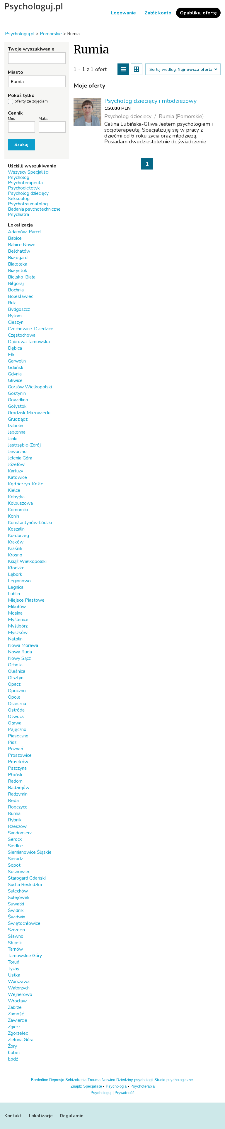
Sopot (14, 865)
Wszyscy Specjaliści (28, 172)
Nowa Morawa (23, 645)
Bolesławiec (20, 296)
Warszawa (19, 981)
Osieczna (17, 703)
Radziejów (18, 787)
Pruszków (18, 762)
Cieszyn (15, 322)
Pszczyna (17, 768)
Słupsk (15, 943)
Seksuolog (19, 198)
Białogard (18, 257)
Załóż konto (157, 13)
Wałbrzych (19, 988)
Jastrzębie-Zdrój (24, 445)
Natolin (15, 639)
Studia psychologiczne (173, 1080)
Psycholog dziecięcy (28, 193)
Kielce (14, 490)
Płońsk (15, 774)
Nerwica (108, 1080)
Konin (13, 516)
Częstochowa (21, 335)
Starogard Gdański (27, 878)
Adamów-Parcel (25, 232)
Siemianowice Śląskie (30, 852)
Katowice (17, 477)
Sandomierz (20, 833)
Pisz (12, 742)
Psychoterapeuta (25, 183)
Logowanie (123, 13)
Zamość (16, 1014)
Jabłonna (16, 432)
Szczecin (16, 930)
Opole (14, 697)
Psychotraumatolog (28, 204)
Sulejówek (19, 897)
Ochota (15, 665)
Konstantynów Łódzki (30, 522)
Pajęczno (17, 729)
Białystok (17, 270)
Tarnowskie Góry (25, 955)
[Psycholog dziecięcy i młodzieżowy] (87, 112)
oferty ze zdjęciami (32, 101)
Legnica (15, 587)
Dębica (15, 348)
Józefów (16, 464)
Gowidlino (18, 400)
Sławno (15, 936)
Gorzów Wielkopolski (30, 387)
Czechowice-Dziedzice (30, 329)
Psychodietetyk (24, 188)
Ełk (11, 354)
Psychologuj (101, 1093)
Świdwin (16, 917)
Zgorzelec (18, 1033)
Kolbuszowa (20, 503)
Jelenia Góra (20, 458)
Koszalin (16, 529)
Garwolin (17, 361)
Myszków (18, 632)
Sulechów (18, 891)
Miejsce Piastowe (26, 600)
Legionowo (19, 581)
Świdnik (16, 910)
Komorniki (18, 509)
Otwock (16, 716)
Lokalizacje (41, 1116)
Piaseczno (18, 736)
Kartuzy (15, 471)
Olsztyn (15, 678)
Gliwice (15, 380)
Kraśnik (15, 548)
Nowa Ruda (20, 652)
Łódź (13, 1059)
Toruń (13, 962)
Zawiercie (17, 1020)
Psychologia (116, 1086)
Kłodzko (16, 568)
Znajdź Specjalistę (86, 1086)
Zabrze (15, 1007)
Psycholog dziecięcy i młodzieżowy (150, 101)
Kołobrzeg (18, 535)
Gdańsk (15, 367)
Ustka (14, 975)
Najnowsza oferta (196, 69)
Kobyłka (16, 497)
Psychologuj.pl (33, 6)
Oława (14, 723)
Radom (15, 781)
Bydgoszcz (19, 309)
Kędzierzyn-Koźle (25, 484)
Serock (15, 839)
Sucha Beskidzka (25, 884)
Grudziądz (18, 419)
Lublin (14, 593)
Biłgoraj (16, 283)
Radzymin (18, 794)
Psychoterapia (142, 1086)
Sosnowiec (19, 871)
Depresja (56, 1080)
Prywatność (124, 1093)
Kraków (15, 542)
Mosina (15, 613)
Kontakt (13, 1116)
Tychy (13, 968)
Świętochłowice (24, 923)
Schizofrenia (75, 1080)
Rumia (14, 813)
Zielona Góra (20, 1039)
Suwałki (16, 904)
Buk (12, 303)
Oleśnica (16, 671)
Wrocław (17, 1001)
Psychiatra (18, 214)
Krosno (15, 555)
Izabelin (15, 425)
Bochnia (16, 290)
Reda (13, 800)
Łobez (14, 1052)
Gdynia (15, 374)
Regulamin (71, 1116)
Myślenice (18, 619)
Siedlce (15, 846)
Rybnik (15, 820)
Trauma (94, 1080)
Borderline (39, 1080)
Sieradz (15, 858)
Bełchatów (19, 251)
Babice (15, 238)
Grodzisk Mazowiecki (29, 413)
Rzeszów (17, 826)
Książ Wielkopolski (27, 561)
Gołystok (17, 406)
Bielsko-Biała (21, 277)
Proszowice (20, 755)
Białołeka (17, 264)
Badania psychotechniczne (34, 209)
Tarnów (15, 949)
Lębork (15, 574)
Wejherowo (20, 994)
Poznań (15, 749)
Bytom (15, 316)
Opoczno (17, 690)
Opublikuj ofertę (198, 13)
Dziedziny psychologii (134, 1080)
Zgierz (14, 1027)
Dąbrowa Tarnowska (29, 341)
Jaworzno (17, 451)
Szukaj (21, 144)
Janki (12, 438)
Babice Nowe (21, 244)
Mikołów (17, 606)
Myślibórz (18, 626)
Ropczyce (18, 807)
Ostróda (16, 710)
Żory (12, 1046)
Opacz (14, 684)
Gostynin (17, 393)
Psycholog (18, 177)
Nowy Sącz (19, 658)
